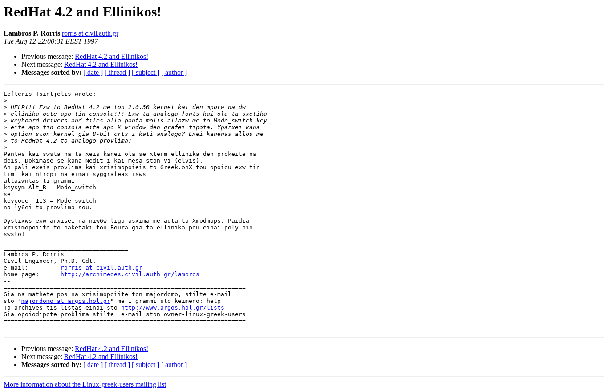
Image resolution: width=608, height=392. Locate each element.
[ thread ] (117, 72)
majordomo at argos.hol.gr (65, 301)
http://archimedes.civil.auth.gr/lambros (130, 274)
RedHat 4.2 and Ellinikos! (111, 56)
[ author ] (174, 72)
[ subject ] (145, 72)
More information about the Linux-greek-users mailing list (85, 384)
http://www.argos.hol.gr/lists (172, 307)
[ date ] (93, 72)
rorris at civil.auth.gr (90, 33)
